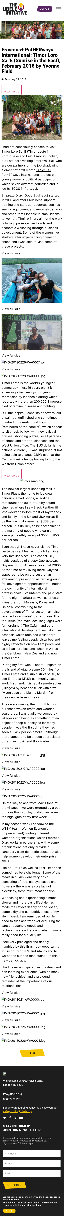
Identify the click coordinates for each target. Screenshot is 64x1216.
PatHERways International (21, 175)
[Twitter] (4, 1118)
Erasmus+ (43, 170)
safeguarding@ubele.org (17, 1111)
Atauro (26, 669)
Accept (9, 1211)
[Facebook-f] (10, 1118)
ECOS (15, 188)
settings (36, 1205)
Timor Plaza (10, 493)
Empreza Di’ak (44, 161)
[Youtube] (21, 1118)
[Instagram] (15, 1118)
